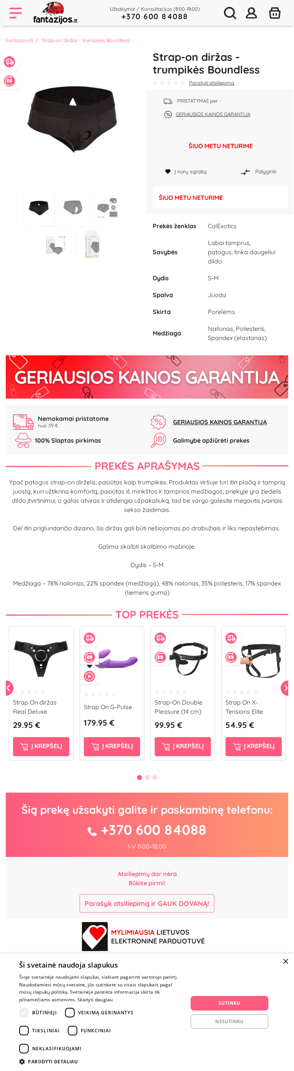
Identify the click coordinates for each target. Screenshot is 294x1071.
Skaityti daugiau (95, 999)
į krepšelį (46, 746)
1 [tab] (39, 208)
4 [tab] (56, 244)
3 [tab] (108, 208)
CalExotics (222, 226)
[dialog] (147, 1012)
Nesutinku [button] (229, 1021)
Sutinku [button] (229, 1003)
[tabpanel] (73, 118)
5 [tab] (90, 244)
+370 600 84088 (154, 16)
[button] (101, 1061)
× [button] (285, 962)
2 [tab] (73, 208)
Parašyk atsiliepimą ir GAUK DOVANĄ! (147, 903)
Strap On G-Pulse (108, 707)
